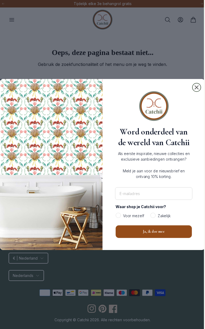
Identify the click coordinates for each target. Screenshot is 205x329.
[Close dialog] (194, 87)
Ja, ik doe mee (152, 231)
